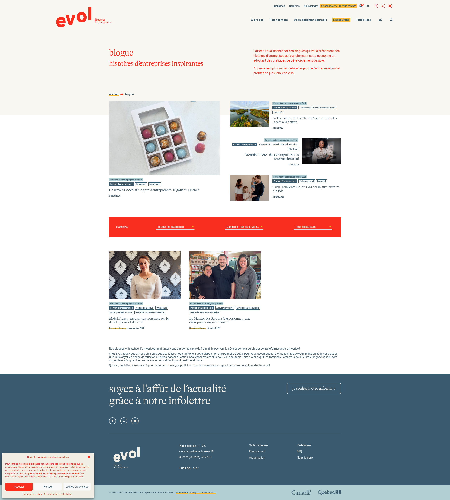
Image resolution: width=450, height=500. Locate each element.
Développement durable (310, 19)
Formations (363, 19)
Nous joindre (311, 6)
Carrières (294, 6)
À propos (257, 19)
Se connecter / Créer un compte (338, 6)
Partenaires (304, 445)
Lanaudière (278, 112)
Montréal (293, 149)
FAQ (299, 451)
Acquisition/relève (144, 308)
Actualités (279, 6)
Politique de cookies (32, 494)
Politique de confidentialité (202, 492)
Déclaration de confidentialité (57, 494)
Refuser (48, 486)
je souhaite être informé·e (313, 388)
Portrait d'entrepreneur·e (121, 184)
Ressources (341, 19)
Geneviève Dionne (117, 328)
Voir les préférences (77, 486)
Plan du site (182, 492)
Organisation (257, 457)
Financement (279, 19)
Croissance (304, 107)
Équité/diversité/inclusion (285, 144)
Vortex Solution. (165, 492)
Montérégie (154, 184)
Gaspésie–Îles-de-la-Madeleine (149, 312)
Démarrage (141, 184)
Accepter (19, 486)
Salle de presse (258, 445)
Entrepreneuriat (306, 181)
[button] (89, 457)
